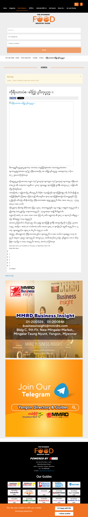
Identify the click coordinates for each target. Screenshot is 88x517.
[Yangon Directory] (14, 485)
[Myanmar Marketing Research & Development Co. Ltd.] (44, 459)
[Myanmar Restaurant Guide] (14, 500)
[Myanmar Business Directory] (44, 485)
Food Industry (22, 8)
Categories (12, 8)
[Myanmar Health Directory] (74, 500)
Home (5, 8)
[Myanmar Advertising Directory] (59, 493)
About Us (60, 8)
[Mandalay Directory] (29, 485)
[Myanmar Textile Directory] (59, 500)
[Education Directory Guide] (29, 500)
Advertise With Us (41, 8)
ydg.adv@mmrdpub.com (46, 471)
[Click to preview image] (41, 165)
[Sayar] (74, 485)
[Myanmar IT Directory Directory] (59, 485)
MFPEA (31, 8)
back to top (9, 275)
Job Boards (52, 8)
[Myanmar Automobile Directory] (74, 493)
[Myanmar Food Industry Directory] (29, 493)
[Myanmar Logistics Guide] (44, 500)
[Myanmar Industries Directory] (14, 493)
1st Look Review (71, 8)
